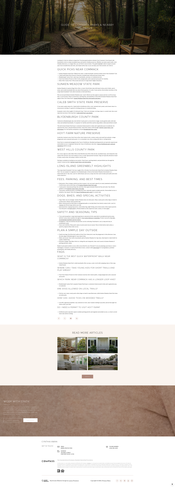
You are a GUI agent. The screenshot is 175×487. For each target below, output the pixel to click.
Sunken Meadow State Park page (88, 185)
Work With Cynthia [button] (13, 420)
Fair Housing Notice (63, 460)
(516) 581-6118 (113, 448)
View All (87, 376)
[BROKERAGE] (132, 480)
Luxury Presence (74, 480)
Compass (89, 463)
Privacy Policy (106, 480)
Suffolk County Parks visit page (75, 188)
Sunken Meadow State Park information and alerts (87, 98)
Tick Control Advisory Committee (91, 218)
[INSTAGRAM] (117, 480)
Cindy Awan (96, 247)
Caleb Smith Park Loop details (84, 113)
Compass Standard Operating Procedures (81, 460)
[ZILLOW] (128, 480)
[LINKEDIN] (120, 480)
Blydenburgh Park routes (90, 129)
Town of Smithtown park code (84, 192)
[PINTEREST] (124, 480)
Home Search (30, 420)
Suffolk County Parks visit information (80, 162)
